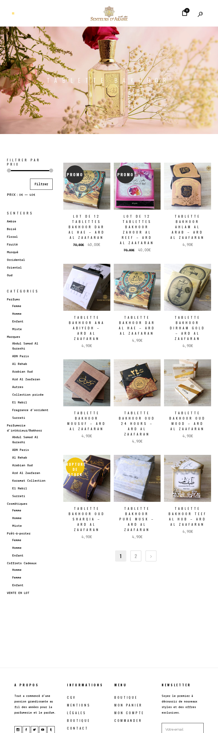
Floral (12, 237)
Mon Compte (129, 712)
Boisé (11, 229)
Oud (9, 275)
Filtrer (41, 184)
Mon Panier (128, 705)
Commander (128, 720)
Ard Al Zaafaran (26, 379)
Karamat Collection (28, 480)
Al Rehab (19, 364)
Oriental (14, 267)
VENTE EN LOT (18, 593)
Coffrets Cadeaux (22, 563)
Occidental (16, 260)
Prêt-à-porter (19, 533)
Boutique (78, 720)
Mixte (17, 329)
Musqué (12, 252)
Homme (17, 314)
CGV (71, 697)
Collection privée (28, 394)
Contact (78, 728)
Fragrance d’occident (30, 410)
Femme (16, 306)
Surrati (18, 418)
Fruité (12, 244)
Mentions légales (79, 709)
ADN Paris (20, 356)
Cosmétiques (17, 504)
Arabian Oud (22, 371)
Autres (17, 387)
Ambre (11, 221)
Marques (13, 337)
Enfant (17, 321)
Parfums (13, 299)
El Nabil (19, 402)
